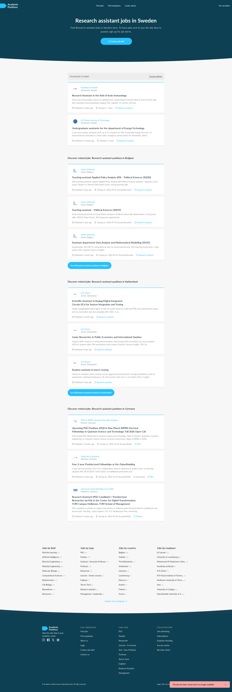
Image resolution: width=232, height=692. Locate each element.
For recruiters (224, 5)
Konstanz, (85, 459)
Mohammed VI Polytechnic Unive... (172, 561)
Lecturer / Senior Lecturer (92, 575)
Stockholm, (86, 90)
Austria (123, 584)
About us (84, 640)
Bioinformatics (49, 580)
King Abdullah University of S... (170, 594)
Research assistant (125, 108)
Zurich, (84, 295)
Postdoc (139, 516)
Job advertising (163, 631)
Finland (123, 589)
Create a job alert (117, 41)
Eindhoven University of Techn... (171, 580)
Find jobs (100, 5)
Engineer (85, 580)
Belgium (90, 172)
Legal (159, 684)
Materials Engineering (52, 566)
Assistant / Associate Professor (94, 561)
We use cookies (167, 684)
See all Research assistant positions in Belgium (89, 265)
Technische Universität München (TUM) (97, 489)
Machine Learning (51, 552)
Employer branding (165, 640)
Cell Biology (48, 584)
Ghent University (88, 169)
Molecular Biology (51, 570)
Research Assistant (126, 668)
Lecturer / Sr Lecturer (127, 645)
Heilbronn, (85, 491)
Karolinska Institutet (89, 87)
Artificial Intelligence (52, 557)
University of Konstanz (90, 456)
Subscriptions (162, 636)
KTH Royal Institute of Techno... (171, 575)
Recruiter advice (163, 650)
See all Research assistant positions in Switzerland (91, 392)
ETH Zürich (85, 293)
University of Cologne (167, 589)
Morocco (123, 580)
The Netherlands (127, 561)
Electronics (48, 594)
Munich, (84, 422)
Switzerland (92, 295)
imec (160, 584)
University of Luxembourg (168, 557)
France (122, 594)
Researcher (86, 570)
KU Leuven (163, 552)
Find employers (114, 5)
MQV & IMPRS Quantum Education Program (99, 420)
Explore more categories (115, 601)
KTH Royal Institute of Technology (95, 120)
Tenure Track (86, 584)
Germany (92, 422)
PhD (139, 444)
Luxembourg (125, 575)
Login (82, 645)
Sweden (94, 90)
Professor (85, 566)
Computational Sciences (53, 575)
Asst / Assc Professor (127, 650)
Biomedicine (48, 589)
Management (124, 673)
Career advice (130, 5)
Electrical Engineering (52, 561)
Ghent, (84, 172)
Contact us (84, 654)
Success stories (163, 645)
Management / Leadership (92, 594)
